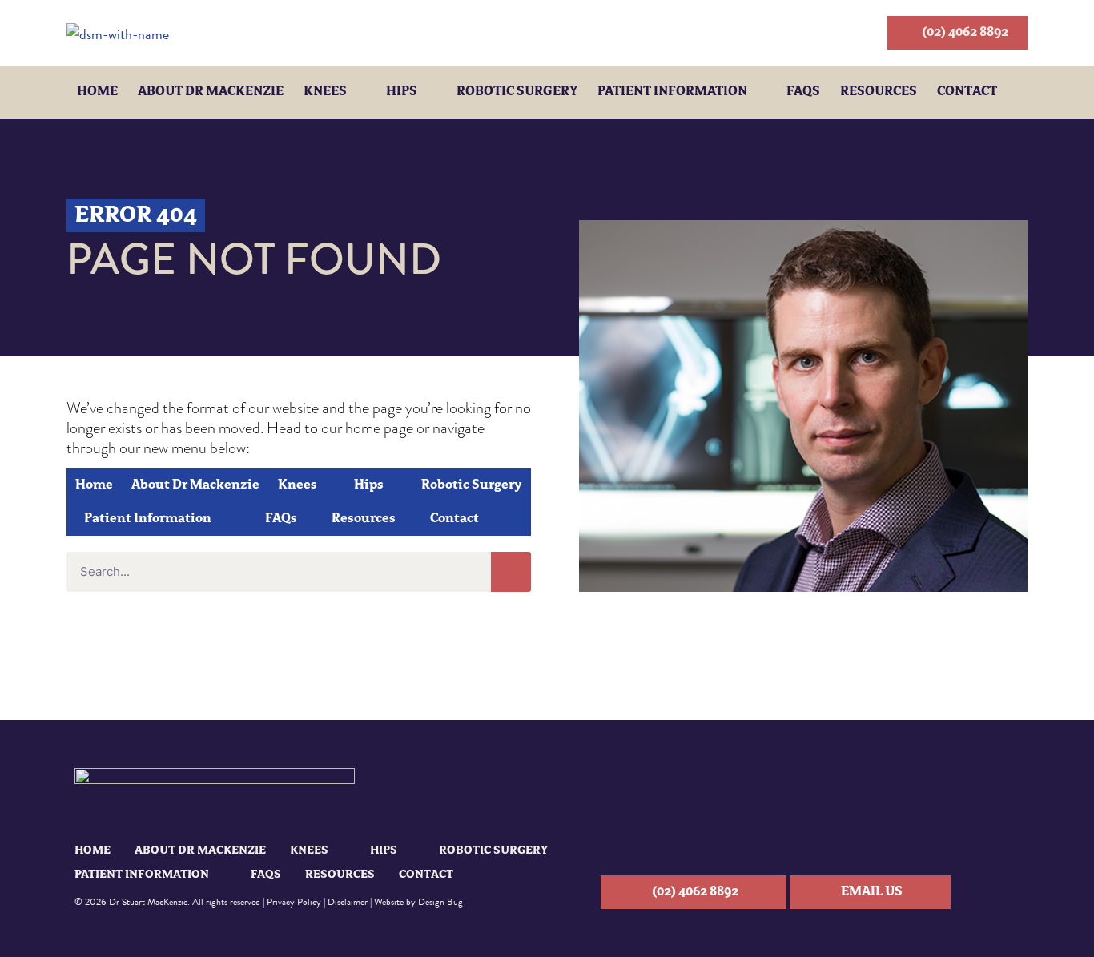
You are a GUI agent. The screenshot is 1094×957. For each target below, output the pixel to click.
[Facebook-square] (1009, 893)
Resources (878, 92)
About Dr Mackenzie (211, 92)
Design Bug (440, 902)
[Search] (511, 572)
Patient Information (672, 92)
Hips (401, 92)
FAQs (803, 92)
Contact (967, 92)
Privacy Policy (294, 902)
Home (97, 92)
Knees (325, 92)
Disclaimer (348, 902)
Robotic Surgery (517, 92)
